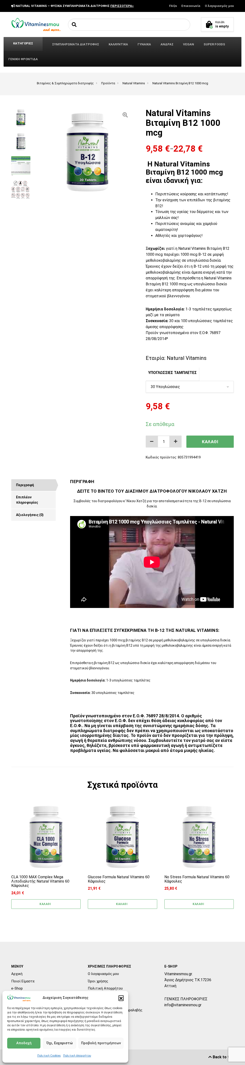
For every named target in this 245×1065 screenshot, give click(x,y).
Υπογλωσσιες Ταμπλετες (172, 372)
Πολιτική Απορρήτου (77, 1055)
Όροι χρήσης (98, 981)
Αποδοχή (24, 1043)
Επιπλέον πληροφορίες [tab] (27, 499)
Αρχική (16, 974)
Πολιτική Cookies (49, 1055)
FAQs (173, 6)
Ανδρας (167, 44)
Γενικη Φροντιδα (23, 59)
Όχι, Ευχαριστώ (59, 1043)
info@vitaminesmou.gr (182, 1005)
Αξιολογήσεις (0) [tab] (30, 515)
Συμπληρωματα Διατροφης (75, 44)
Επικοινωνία (190, 6)
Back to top (223, 1057)
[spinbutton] (164, 441)
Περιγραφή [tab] (25, 485)
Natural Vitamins (186, 358)
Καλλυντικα (118, 44)
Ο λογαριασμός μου (219, 6)
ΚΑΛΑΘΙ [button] (45, 904)
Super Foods (214, 44)
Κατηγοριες (23, 43)
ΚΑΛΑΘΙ (210, 441)
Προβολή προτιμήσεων (101, 1043)
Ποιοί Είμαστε (23, 981)
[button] (121, 998)
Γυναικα (144, 44)
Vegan (188, 44)
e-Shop (17, 988)
